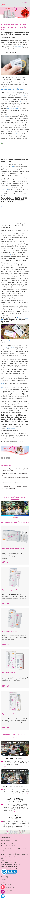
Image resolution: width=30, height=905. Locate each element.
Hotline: (20, 2)
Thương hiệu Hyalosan (7, 843)
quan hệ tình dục (19, 46)
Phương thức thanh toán (7, 887)
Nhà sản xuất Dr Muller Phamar (9, 840)
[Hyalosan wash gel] (15, 660)
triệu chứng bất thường (12, 108)
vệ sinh (12, 166)
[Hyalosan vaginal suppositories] (15, 536)
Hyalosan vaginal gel (9, 590)
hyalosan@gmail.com (10, 862)
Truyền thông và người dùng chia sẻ (10, 846)
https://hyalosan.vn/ (11, 428)
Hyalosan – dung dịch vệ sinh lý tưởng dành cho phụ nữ (14, 474)
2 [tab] (15, 517)
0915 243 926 (9, 860)
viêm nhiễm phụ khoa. (21, 95)
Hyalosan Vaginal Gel (7, 224)
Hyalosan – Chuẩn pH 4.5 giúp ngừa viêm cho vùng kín (15, 483)
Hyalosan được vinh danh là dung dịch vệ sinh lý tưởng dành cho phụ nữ (14, 487)
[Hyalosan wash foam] (15, 701)
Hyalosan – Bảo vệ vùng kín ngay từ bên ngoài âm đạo (15, 478)
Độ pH (2, 383)
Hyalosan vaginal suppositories (13, 548)
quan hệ (17, 133)
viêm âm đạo (23, 101)
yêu (6, 116)
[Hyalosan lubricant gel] (15, 618)
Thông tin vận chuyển (7, 890)
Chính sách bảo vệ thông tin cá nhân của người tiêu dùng (14, 849)
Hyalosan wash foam (9, 714)
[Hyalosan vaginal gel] (15, 577)
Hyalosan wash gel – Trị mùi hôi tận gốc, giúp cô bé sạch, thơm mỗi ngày (15, 469)
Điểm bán (3, 879)
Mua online (4, 882)
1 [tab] (13, 517)
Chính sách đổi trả (6, 885)
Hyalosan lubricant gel (10, 631)
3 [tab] (17, 517)
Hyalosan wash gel (13, 341)
